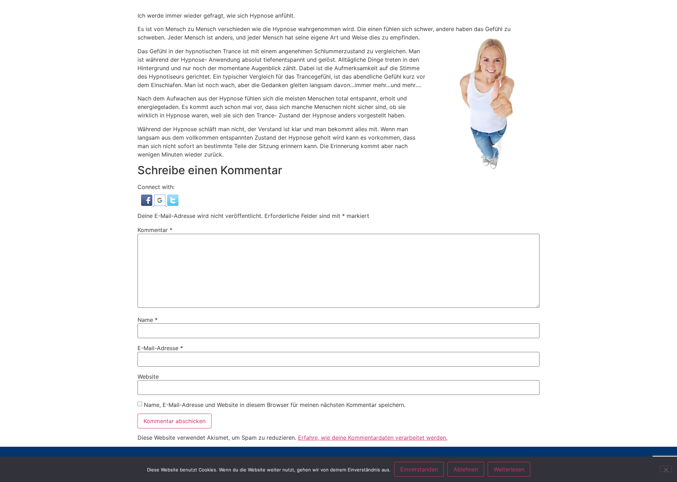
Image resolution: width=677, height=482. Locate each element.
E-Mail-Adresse (160, 348)
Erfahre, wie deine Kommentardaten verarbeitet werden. (372, 437)
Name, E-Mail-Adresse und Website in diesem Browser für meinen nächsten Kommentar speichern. (274, 405)
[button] (147, 203)
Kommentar (155, 230)
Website (148, 376)
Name (148, 320)
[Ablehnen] (666, 469)
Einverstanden (419, 469)
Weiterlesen (509, 469)
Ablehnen (465, 469)
